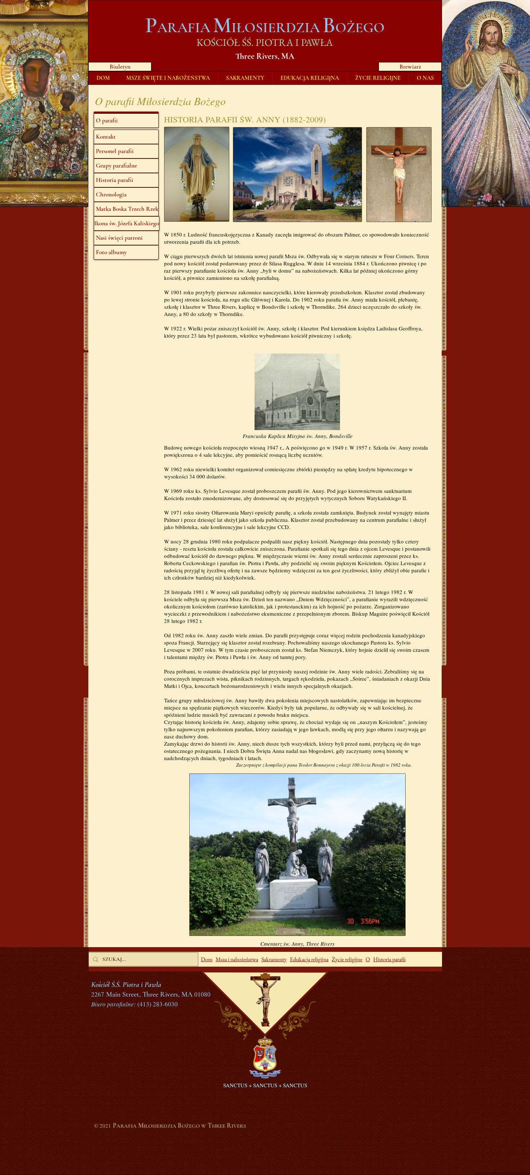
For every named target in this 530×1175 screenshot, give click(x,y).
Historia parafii (389, 959)
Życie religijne (347, 959)
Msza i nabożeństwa (237, 959)
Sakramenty (274, 959)
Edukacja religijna (309, 959)
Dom (206, 959)
